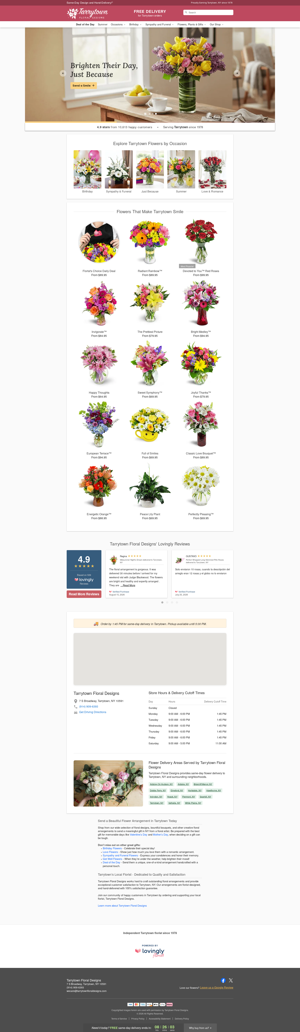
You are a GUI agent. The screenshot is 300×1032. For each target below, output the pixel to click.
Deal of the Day (85, 24)
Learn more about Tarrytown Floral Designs (122, 905)
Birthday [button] (134, 24)
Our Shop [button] (215, 24)
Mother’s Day (160, 834)
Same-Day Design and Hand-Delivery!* (90, 2)
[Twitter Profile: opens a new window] (230, 980)
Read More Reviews (84, 594)
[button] (162, 602)
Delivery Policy (182, 1019)
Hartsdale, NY (195, 790)
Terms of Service (119, 1019)
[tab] (150, 114)
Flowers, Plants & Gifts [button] (191, 24)
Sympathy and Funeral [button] (158, 24)
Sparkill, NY (205, 796)
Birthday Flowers (112, 848)
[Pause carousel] (145, 114)
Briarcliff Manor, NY (203, 784)
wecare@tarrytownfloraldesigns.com (87, 991)
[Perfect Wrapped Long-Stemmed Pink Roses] (179, 560)
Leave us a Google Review (216, 987)
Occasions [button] (117, 24)
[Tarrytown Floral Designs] (92, 13)
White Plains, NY (193, 802)
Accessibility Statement (159, 1019)
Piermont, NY (188, 796)
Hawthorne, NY (213, 790)
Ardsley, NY (183, 784)
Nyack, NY (172, 796)
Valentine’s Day (138, 834)
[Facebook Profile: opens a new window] (223, 980)
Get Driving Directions (92, 712)
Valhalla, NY (174, 802)
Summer (102, 24)
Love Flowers (110, 852)
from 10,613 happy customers (124, 127)
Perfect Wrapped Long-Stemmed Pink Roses (205, 559)
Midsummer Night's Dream (131, 559)
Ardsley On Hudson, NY (161, 784)
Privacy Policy (137, 1019)
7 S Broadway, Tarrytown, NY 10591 (86, 984)
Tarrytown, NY (157, 802)
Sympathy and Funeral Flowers (120, 855)
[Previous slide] (63, 73)
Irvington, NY (156, 796)
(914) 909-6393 (88, 706)
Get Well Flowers (112, 859)
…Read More (127, 585)
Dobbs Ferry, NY (158, 790)
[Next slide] (237, 73)
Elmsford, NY (177, 790)
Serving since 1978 (183, 127)
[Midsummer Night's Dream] (113, 560)
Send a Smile (82, 85)
